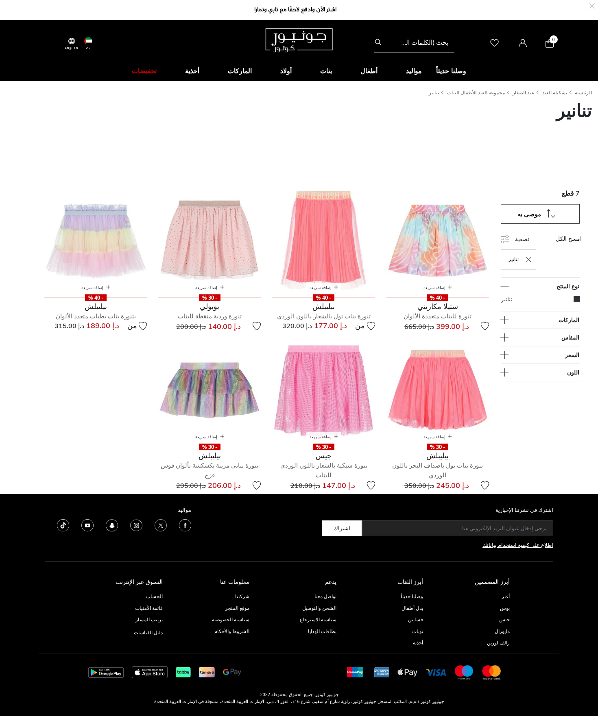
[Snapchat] (112, 524)
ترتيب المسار (149, 619)
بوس (505, 608)
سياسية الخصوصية (230, 619)
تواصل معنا (324, 596)
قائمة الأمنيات (149, 608)
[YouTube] (87, 524)
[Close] (592, 5)
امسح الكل (569, 238)
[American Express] (382, 672)
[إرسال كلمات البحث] (378, 42)
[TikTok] (63, 524)
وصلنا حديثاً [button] (451, 71)
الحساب (154, 596)
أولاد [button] (286, 71)
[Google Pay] (232, 672)
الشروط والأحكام (231, 631)
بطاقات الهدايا (322, 631)
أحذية (418, 642)
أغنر (506, 596)
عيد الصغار (523, 92)
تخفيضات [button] (144, 71)
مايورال (502, 631)
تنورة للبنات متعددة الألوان (437, 316)
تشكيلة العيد (554, 92)
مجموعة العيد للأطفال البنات (476, 92)
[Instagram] (136, 524)
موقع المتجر (237, 608)
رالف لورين (498, 642)
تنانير (434, 92)
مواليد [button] (414, 71)
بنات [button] (326, 71)
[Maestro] (464, 672)
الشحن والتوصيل (319, 608)
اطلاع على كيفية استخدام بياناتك (517, 544)
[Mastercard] (492, 672)
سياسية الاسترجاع (318, 619)
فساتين (415, 619)
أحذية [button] (192, 71)
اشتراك (342, 528)
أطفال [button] (369, 71)
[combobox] (414, 42)
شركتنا (242, 596)
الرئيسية (583, 92)
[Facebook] (185, 524)
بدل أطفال (412, 608)
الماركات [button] (240, 71)
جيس (504, 619)
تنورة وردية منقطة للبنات (210, 316)
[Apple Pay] (407, 672)
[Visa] (436, 672)
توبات (417, 631)
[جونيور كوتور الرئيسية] (299, 39)
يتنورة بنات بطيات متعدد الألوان (96, 316)
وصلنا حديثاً (412, 596)
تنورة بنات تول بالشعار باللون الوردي (324, 316)
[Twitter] (161, 524)
